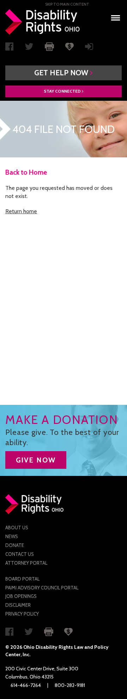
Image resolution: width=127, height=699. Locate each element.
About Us (16, 527)
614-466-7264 (26, 685)
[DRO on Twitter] (29, 48)
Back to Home (26, 172)
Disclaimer (18, 605)
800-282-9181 (70, 685)
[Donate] (69, 46)
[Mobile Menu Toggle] (115, 15)
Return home (21, 211)
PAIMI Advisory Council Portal (41, 587)
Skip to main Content (67, 4)
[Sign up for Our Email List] (89, 48)
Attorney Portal (26, 563)
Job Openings (21, 596)
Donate (14, 545)
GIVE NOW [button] (36, 460)
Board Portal (22, 579)
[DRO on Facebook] (9, 48)
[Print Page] (49, 46)
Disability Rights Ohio (42, 22)
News (11, 536)
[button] (63, 72)
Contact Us (19, 554)
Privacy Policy (22, 614)
